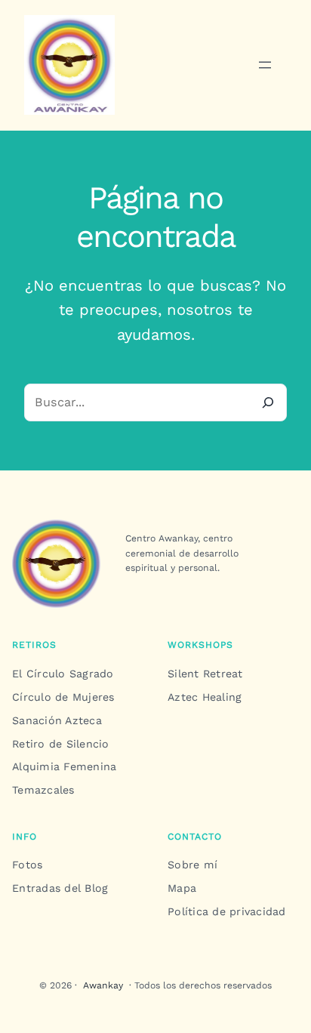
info (24, 836)
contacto (195, 836)
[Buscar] (267, 402)
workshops (200, 645)
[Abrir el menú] (265, 65)
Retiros (34, 645)
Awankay (103, 985)
